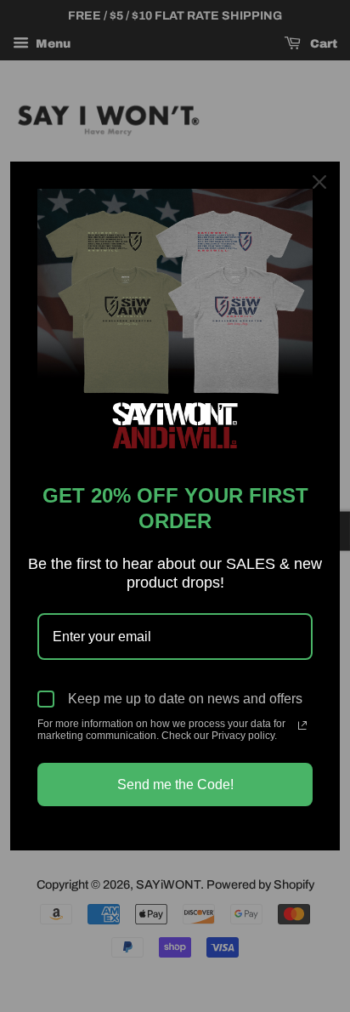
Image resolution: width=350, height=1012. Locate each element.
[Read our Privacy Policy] (302, 725)
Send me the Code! (175, 784)
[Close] (319, 182)
